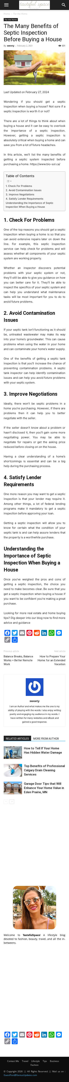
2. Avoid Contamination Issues (23, 190)
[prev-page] (6, 801)
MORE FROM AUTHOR (46, 738)
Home (7, 13)
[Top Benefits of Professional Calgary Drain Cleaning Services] (13, 770)
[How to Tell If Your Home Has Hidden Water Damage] (13, 752)
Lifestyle (35, 1061)
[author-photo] (34, 695)
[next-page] (12, 801)
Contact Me (13, 1061)
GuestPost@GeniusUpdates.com (20, 1075)
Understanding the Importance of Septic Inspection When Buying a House (29, 204)
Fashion (34, 1065)
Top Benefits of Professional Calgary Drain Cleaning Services (44, 770)
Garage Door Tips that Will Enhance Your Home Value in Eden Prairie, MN (44, 788)
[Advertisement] (34, 844)
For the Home (20, 13)
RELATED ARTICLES (17, 738)
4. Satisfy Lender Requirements (24, 198)
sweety (10, 45)
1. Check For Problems (19, 185)
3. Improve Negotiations (20, 194)
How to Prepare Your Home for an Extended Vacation (51, 660)
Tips (45, 1061)
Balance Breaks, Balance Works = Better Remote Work (18, 660)
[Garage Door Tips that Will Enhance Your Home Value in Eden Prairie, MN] (13, 788)
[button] (6, 5)
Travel (25, 1061)
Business (54, 1061)
